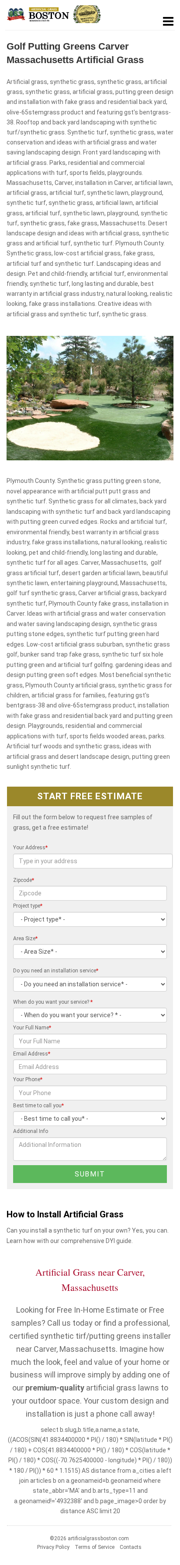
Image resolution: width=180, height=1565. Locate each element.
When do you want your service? (53, 1002)
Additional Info (30, 1131)
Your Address (30, 847)
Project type (27, 906)
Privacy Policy (53, 1547)
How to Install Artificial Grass (65, 1214)
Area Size (25, 938)
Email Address (31, 1054)
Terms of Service (94, 1547)
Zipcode (23, 880)
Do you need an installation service (55, 971)
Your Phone (27, 1079)
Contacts (131, 1547)
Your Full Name (32, 1028)
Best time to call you (38, 1106)
